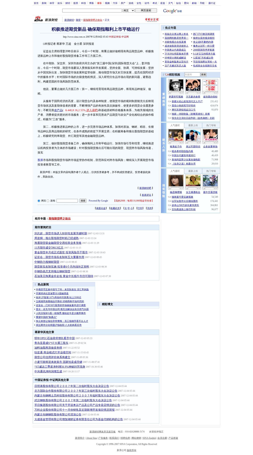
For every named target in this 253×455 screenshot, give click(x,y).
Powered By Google (98, 200)
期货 (78, 20)
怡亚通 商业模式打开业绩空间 (52, 352)
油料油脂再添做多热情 (48, 347)
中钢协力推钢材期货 (46, 261)
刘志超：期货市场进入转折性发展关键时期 (60, 233)
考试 (154, 3)
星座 (162, 3)
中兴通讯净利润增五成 (48, 371)
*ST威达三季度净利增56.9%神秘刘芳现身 (59, 366)
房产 (123, 3)
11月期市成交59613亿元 (48, 247)
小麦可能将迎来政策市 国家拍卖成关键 (58, 361)
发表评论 (146, 195)
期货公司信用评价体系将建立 (52, 357)
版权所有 (131, 450)
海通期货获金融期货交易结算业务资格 (57, 242)
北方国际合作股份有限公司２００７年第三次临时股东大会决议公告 (75, 390)
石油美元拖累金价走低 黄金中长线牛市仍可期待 (63, 276)
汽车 (115, 3)
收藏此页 (115, 208)
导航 (202, 3)
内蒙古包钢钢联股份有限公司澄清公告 (57, 414)
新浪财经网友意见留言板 (103, 431)
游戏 (131, 3)
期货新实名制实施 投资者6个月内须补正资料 (61, 266)
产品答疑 (173, 438)
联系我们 (114, 438)
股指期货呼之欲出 (92, 20)
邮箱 (194, 3)
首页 (36, 3)
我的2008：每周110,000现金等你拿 (133, 200)
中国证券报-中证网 (119, 36)
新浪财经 (69, 20)
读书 (146, 3)
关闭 (149, 208)
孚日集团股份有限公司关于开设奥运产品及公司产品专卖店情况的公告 (77, 405)
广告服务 (103, 438)
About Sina (91, 438)
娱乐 (60, 3)
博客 (91, 3)
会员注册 (162, 438)
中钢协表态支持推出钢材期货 (52, 271)
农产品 (58, 110)
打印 (140, 208)
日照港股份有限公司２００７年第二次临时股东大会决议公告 (71, 386)
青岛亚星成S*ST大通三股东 (51, 342)
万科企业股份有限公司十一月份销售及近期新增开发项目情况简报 (74, 409)
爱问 (186, 3)
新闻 (44, 3)
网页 (43, 200)
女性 (139, 3)
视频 (107, 3)
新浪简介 (80, 438)
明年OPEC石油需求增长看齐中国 (54, 338)
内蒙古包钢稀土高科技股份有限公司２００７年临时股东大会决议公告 (77, 395)
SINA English (149, 438)
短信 (178, 3)
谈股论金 (101, 208)
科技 (83, 3)
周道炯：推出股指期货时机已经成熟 (56, 238)
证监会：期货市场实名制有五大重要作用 (59, 257)
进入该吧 (91, 110)
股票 (75, 3)
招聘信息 (125, 438)
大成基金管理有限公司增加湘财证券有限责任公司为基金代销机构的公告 (78, 419)
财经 (67, 3)
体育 (52, 3)
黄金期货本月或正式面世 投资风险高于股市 (61, 252)
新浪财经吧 (145, 188)
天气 (170, 3)
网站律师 (136, 438)
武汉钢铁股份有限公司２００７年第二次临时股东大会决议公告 (73, 400)
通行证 (211, 3)
